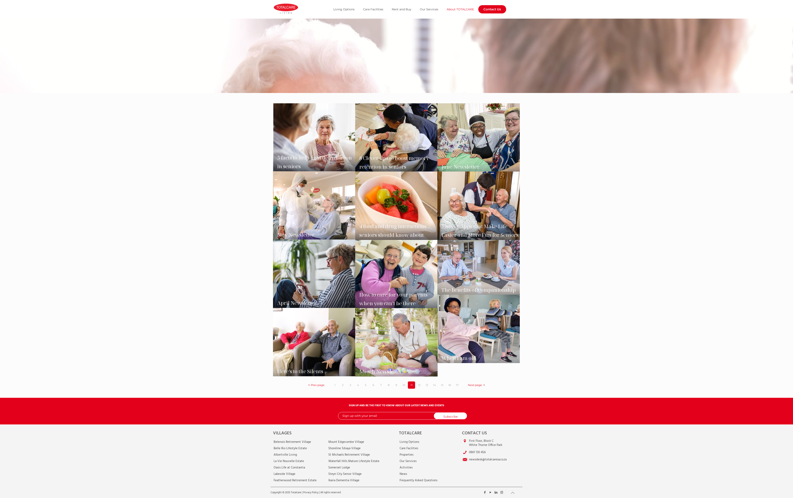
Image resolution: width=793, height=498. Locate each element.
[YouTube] (490, 492)
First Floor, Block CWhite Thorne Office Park (485, 443)
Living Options (409, 442)
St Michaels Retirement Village (349, 454)
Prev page (317, 385)
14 (434, 385)
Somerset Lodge (339, 467)
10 (403, 385)
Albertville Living (285, 454)
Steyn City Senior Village (345, 474)
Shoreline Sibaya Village (344, 448)
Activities (406, 467)
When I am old (459, 358)
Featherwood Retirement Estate (295, 480)
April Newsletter (297, 302)
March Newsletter (380, 371)
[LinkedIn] (496, 492)
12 (419, 385)
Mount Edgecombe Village (346, 442)
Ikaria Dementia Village (343, 480)
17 (457, 385)
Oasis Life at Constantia (289, 467)
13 (427, 385)
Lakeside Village (284, 474)
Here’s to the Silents (300, 371)
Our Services (408, 461)
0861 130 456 (477, 452)
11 (412, 385)
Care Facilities (409, 448)
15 (442, 385)
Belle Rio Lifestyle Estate (290, 448)
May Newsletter (296, 234)
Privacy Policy (310, 492)
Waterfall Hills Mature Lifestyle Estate (353, 461)
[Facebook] (485, 492)
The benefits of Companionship (479, 289)
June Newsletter (461, 166)
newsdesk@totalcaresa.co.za (488, 459)
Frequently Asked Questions (418, 480)
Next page (475, 385)
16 (449, 385)
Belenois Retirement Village (292, 442)
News (403, 474)
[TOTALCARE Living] (295, 8)
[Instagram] (502, 492)
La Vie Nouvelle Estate (289, 461)
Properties (406, 454)
